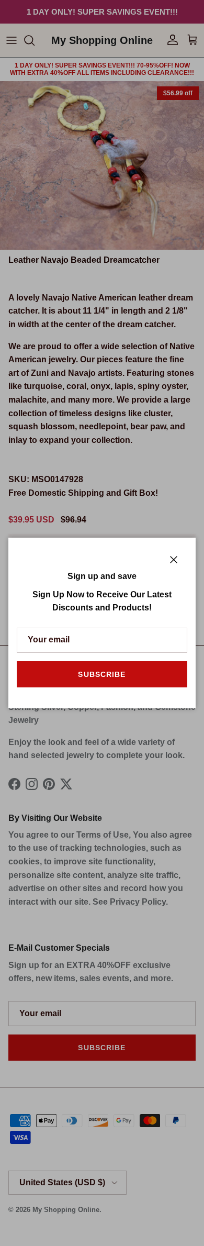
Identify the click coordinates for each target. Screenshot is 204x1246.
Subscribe (102, 674)
